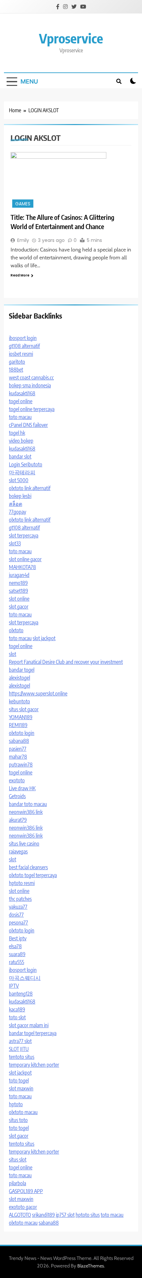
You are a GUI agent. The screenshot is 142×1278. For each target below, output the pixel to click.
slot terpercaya (23, 535)
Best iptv (17, 938)
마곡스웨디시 (25, 978)
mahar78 (18, 756)
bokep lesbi (20, 496)
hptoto (16, 1104)
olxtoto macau (23, 1112)
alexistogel (19, 677)
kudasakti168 (22, 393)
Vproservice (71, 38)
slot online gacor (25, 559)
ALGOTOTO (20, 1215)
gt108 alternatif (24, 346)
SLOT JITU (19, 1049)
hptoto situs (88, 1215)
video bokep (21, 440)
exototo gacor (23, 1207)
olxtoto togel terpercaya (33, 875)
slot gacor (18, 606)
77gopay (17, 512)
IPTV (14, 985)
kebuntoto (19, 701)
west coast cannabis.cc (31, 377)
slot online (19, 598)
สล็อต (15, 504)
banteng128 (21, 993)
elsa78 (15, 946)
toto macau (20, 417)
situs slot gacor (24, 709)
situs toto (18, 1120)
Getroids (17, 796)
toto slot (17, 1017)
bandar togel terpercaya (32, 1033)
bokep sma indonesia (30, 385)
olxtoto (16, 630)
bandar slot (20, 456)
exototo (17, 780)
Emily (23, 240)
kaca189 (17, 1009)
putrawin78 (21, 764)
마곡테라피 (22, 472)
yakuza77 (18, 906)
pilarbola (17, 1183)
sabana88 (19, 741)
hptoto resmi (22, 883)
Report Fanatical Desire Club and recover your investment (66, 662)
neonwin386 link (26, 812)
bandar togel (21, 669)
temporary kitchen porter (34, 1064)
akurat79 (18, 820)
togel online (20, 401)
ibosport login (23, 338)
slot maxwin (21, 1088)
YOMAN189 (20, 717)
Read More (20, 275)
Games (22, 204)
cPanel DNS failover (28, 425)
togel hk (17, 433)
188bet (16, 369)
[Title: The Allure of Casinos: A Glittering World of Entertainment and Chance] (71, 180)
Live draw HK (22, 788)
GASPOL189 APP (26, 1191)
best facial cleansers (28, 867)
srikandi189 (43, 1215)
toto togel (19, 1080)
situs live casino (24, 843)
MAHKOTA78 (22, 567)
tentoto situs (21, 1057)
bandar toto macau (28, 804)
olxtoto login (21, 733)
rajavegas (18, 851)
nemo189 (18, 583)
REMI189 (18, 725)
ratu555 (16, 962)
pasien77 (17, 748)
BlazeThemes (90, 1266)
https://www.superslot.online (38, 693)
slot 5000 (18, 480)
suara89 (17, 954)
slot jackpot (44, 638)
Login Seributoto (25, 464)
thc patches (20, 899)
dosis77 (16, 914)
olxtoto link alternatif (30, 488)
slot (12, 654)
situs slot (17, 1159)
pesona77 (18, 922)
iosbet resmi (21, 354)
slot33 (15, 543)
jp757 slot (65, 1215)
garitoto (17, 361)
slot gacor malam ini (29, 1025)
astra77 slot (20, 1041)
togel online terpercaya (31, 409)
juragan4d (19, 575)
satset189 (18, 590)
